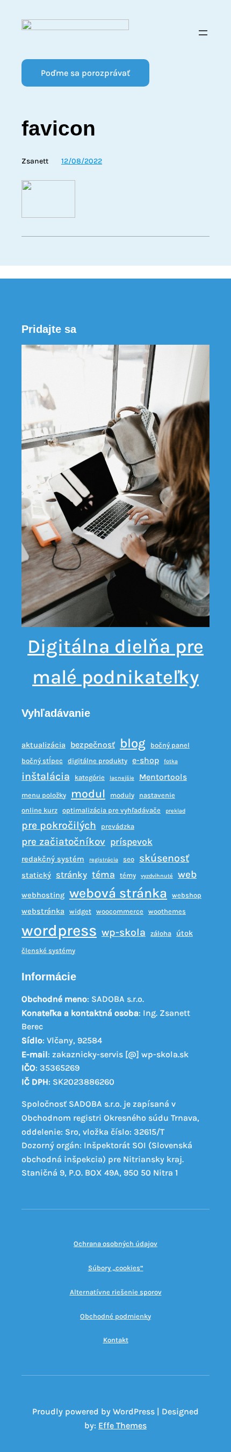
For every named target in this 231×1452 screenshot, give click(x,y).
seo (128, 859)
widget (80, 911)
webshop (186, 895)
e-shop (145, 760)
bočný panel (170, 745)
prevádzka (117, 826)
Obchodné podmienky (115, 1316)
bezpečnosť (92, 745)
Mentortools (163, 777)
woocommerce (119, 911)
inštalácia (45, 776)
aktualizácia (43, 745)
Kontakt (115, 1340)
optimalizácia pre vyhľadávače (111, 810)
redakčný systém (52, 859)
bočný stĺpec (42, 761)
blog (133, 743)
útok (184, 933)
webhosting (42, 895)
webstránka (42, 911)
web (187, 874)
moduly (122, 795)
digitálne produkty (97, 761)
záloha (160, 933)
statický (36, 875)
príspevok (131, 841)
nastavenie (157, 795)
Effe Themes (122, 1425)
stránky (71, 875)
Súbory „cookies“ (115, 1268)
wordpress (59, 930)
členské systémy (48, 950)
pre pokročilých (58, 825)
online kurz (39, 810)
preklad (175, 810)
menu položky (43, 795)
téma (103, 874)
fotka (171, 761)
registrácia (103, 859)
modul (88, 793)
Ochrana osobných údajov (115, 1244)
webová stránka (118, 893)
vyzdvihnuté (157, 875)
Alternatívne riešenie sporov (116, 1292)
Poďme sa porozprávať (85, 73)
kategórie (90, 777)
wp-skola (124, 932)
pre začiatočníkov (63, 842)
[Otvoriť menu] (203, 32)
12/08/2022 (81, 161)
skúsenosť (164, 858)
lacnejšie (122, 777)
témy (128, 875)
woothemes (167, 911)
